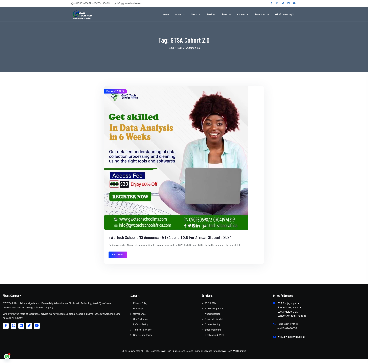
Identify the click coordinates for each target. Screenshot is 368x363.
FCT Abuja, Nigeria (288, 303)
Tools (224, 14)
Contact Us (242, 14)
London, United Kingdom (291, 315)
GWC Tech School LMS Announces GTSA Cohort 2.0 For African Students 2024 (170, 237)
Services (211, 14)
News (194, 14)
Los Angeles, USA (287, 311)
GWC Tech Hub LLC (170, 351)
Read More (117, 254)
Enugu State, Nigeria (289, 307)
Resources (260, 14)
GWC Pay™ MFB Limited (233, 351)
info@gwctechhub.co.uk (291, 336)
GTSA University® (284, 14)
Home (166, 14)
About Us (180, 14)
